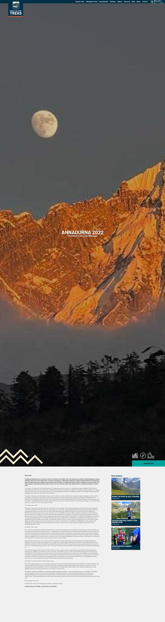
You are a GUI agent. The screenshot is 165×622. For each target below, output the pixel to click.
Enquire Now (148, 463)
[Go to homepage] (15, 16)
